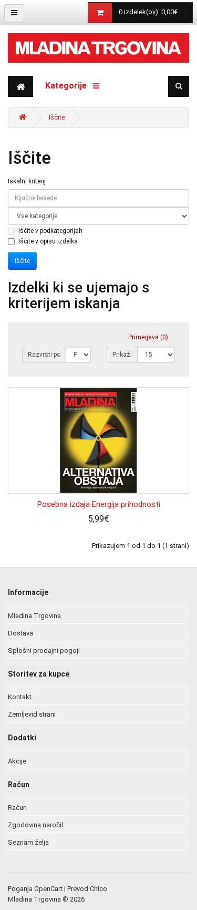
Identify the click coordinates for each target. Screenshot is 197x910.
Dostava (20, 633)
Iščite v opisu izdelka (48, 241)
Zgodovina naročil (35, 825)
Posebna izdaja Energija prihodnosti (98, 504)
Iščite (57, 117)
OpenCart (48, 889)
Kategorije (69, 86)
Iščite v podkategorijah (50, 230)
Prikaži (122, 354)
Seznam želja (28, 842)
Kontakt (20, 697)
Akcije (17, 761)
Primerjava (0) (148, 337)
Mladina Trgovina (34, 616)
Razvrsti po (44, 354)
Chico (98, 889)
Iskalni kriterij (27, 181)
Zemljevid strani (32, 714)
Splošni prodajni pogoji (44, 650)
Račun (17, 807)
